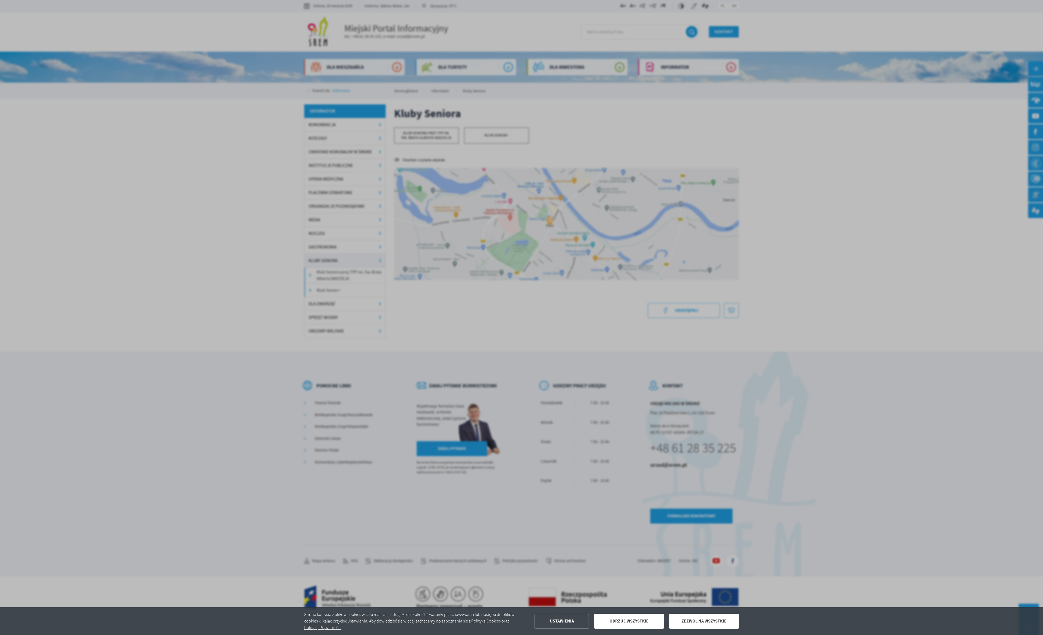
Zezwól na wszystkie (704, 621)
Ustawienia (562, 621)
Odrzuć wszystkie (629, 621)
